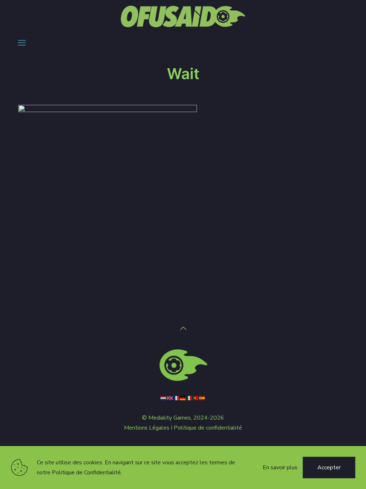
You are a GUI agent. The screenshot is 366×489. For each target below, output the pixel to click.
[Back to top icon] (183, 327)
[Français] (176, 398)
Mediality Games (169, 418)
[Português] (196, 398)
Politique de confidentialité (208, 428)
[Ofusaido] (183, 16)
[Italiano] (189, 398)
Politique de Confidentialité (86, 472)
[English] (170, 398)
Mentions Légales (146, 428)
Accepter (329, 467)
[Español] (202, 398)
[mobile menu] (22, 43)
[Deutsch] (183, 398)
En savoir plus (280, 467)
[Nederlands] (163, 398)
